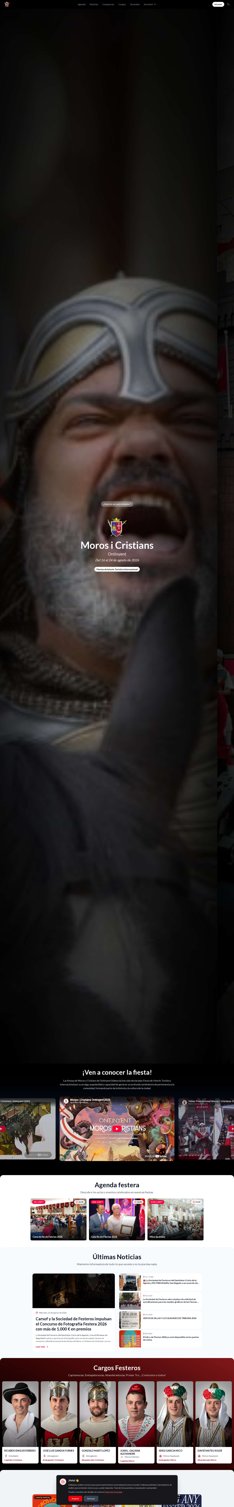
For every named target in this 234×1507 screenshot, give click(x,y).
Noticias (94, 4)
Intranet (218, 4)
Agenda (81, 4)
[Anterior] (3, 1118)
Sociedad (134, 4)
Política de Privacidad (113, 1492)
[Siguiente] (230, 1118)
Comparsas (108, 4)
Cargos (122, 4)
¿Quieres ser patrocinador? (117, 504)
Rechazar (91, 1498)
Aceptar (75, 1498)
